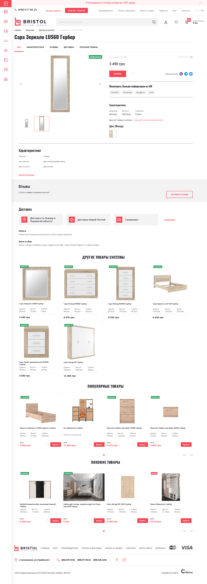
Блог (175, 10)
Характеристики (35, 47)
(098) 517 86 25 (27, 9)
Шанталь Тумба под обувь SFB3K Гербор (124, 428)
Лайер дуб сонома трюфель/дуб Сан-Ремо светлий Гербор (81, 505)
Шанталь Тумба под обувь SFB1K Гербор (167, 428)
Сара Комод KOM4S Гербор (75, 304)
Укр (196, 10)
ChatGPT (115, 92)
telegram (186, 74)
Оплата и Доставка (126, 10)
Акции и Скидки (147, 10)
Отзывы (54, 47)
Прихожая (30, 30)
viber (181, 74)
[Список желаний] (176, 22)
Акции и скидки (114, 548)
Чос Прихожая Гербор (73, 428)
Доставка (69, 47)
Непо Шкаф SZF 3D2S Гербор (119, 504)
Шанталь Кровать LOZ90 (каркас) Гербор (38, 428)
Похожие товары (89, 47)
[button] (25, 84)
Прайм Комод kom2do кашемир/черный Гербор (38, 505)
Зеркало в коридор (47, 30)
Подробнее (169, 219)
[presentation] (185, 455)
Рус (202, 10)
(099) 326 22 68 (99, 560)
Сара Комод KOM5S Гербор (119, 304)
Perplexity (127, 92)
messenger (191, 74)
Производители (106, 10)
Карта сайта (145, 548)
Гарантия (163, 10)
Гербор (46, 156)
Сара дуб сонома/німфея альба (148, 120)
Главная (17, 30)
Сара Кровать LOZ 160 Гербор (165, 304)
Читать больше (26, 174)
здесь (132, 2)
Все (19, 47)
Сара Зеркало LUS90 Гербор (31, 303)
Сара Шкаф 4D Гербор (73, 362)
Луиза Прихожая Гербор (161, 504)
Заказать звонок (53, 10)
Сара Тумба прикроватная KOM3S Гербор (34, 363)
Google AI (140, 92)
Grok (151, 92)
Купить (56, 444)
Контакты (186, 10)
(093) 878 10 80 (68, 560)
